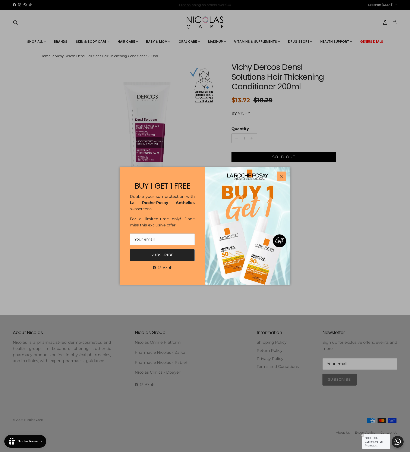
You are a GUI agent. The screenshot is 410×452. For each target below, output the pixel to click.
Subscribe (162, 255)
